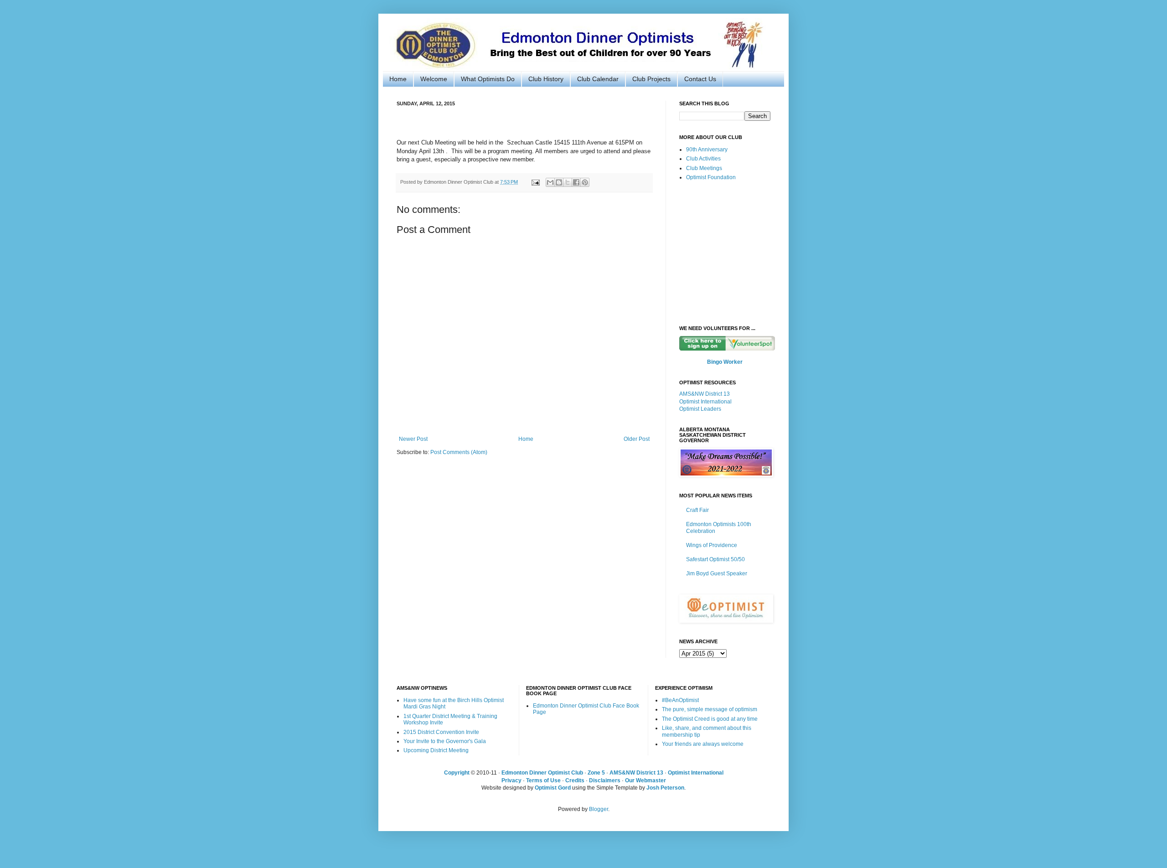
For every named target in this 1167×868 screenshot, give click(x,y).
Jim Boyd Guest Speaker (716, 573)
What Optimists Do (488, 79)
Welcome (433, 79)
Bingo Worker (725, 362)
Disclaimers (604, 780)
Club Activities (703, 158)
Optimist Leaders (700, 409)
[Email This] (550, 182)
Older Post (637, 439)
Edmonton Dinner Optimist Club (542, 773)
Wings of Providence (711, 545)
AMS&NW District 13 (704, 394)
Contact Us (700, 79)
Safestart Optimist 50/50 (715, 559)
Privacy (511, 780)
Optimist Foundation (711, 177)
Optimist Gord (553, 788)
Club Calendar (598, 79)
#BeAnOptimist (680, 700)
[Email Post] (535, 182)
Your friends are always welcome (703, 744)
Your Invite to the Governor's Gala (444, 741)
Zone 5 (596, 773)
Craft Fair (697, 510)
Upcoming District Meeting (436, 750)
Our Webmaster (645, 780)
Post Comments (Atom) (458, 452)
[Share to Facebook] (576, 182)
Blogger (598, 809)
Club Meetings (704, 168)
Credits (574, 780)
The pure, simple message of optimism (709, 709)
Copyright (457, 773)
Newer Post (413, 439)
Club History (545, 79)
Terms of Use (543, 780)
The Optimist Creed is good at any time (710, 719)
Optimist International (705, 401)
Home (398, 79)
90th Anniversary (707, 149)
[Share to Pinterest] (584, 182)
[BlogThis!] (558, 182)
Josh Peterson (665, 788)
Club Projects (651, 79)
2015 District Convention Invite (441, 732)
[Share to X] (567, 182)
